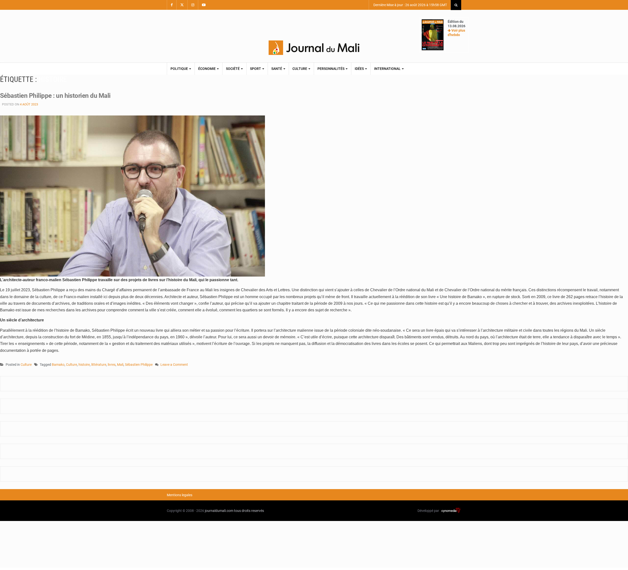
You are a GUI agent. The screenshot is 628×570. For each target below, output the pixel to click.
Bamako (58, 365)
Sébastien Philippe (139, 365)
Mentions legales (179, 495)
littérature (98, 365)
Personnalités (331, 69)
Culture (300, 69)
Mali (120, 365)
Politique (179, 69)
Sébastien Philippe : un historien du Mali (55, 95)
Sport (256, 69)
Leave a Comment (174, 365)
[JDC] (314, 47)
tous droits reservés (249, 511)
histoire (84, 365)
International (387, 69)
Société (233, 69)
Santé (277, 69)
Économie (207, 69)
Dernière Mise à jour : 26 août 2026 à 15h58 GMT (410, 5)
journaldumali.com (219, 511)
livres (112, 365)
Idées (360, 69)
